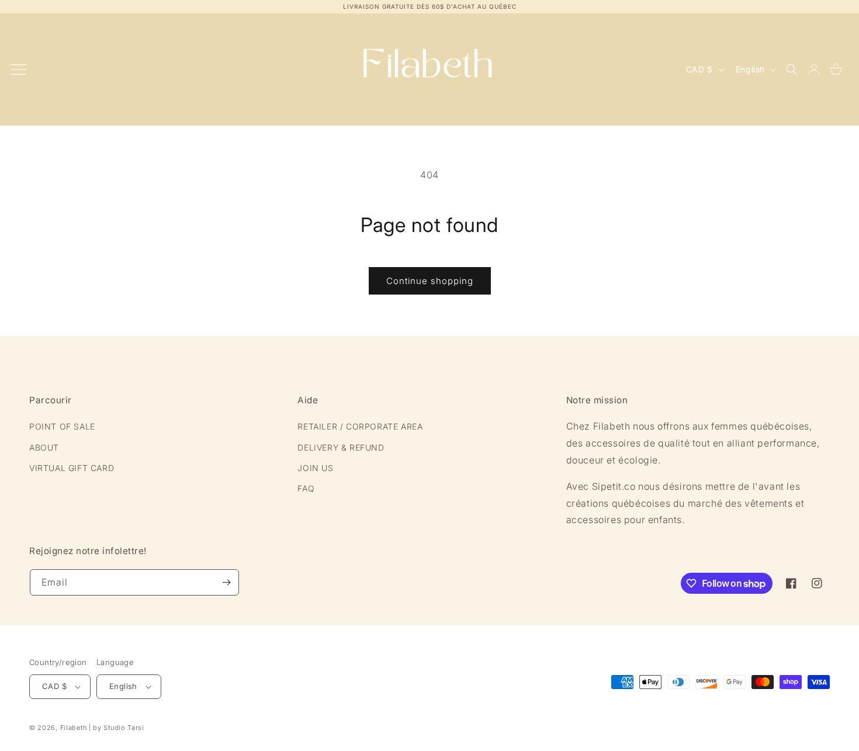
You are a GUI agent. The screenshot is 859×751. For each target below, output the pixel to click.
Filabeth (73, 728)
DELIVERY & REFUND (340, 447)
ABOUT (44, 447)
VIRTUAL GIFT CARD (71, 467)
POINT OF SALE (62, 426)
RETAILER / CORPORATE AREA (359, 426)
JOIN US (315, 467)
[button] (792, 69)
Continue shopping (429, 280)
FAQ (305, 488)
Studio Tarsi (123, 728)
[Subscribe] (226, 582)
